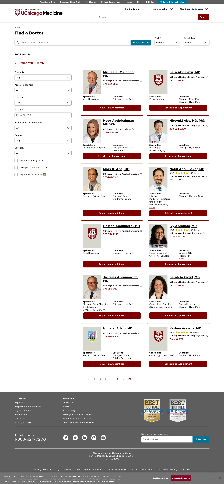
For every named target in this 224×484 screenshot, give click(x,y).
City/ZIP (19, 110)
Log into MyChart (23, 410)
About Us (68, 402)
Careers (128, 2)
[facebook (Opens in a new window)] (65, 437)
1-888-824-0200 (30, 437)
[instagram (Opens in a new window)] (93, 437)
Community (69, 410)
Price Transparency (167, 469)
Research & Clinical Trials (70, 2)
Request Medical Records (28, 406)
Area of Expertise (24, 85)
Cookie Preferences (142, 469)
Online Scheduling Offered (32, 160)
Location (19, 97)
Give (139, 2)
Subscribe (201, 439)
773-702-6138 (177, 80)
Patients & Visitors (47, 2)
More (152, 207)
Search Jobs (21, 414)
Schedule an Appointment (178, 108)
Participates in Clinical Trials (33, 167)
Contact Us (20, 418)
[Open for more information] (141, 81)
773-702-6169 (110, 177)
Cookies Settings (160, 478)
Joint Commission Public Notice (79, 422)
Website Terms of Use (116, 469)
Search (203, 17)
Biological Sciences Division (77, 414)
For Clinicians (91, 2)
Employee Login (23, 422)
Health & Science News (110, 2)
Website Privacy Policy (89, 469)
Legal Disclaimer (64, 469)
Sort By (158, 38)
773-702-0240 (177, 179)
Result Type (190, 38)
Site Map (185, 469)
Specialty (19, 72)
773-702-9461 (177, 339)
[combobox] (156, 42)
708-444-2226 (177, 236)
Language (19, 148)
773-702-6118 (110, 289)
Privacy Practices (42, 469)
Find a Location (160, 9)
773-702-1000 (112, 459)
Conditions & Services (191, 9)
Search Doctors (141, 42)
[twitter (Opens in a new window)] (75, 437)
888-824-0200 (178, 129)
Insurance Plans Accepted (28, 122)
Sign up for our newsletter (155, 434)
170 (129, 379)
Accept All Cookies (181, 478)
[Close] (220, 478)
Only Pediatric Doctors (30, 174)
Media (66, 406)
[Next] (135, 379)
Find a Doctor (132, 9)
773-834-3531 (110, 132)
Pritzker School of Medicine (77, 418)
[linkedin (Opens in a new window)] (84, 437)
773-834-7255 (110, 84)
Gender (18, 135)
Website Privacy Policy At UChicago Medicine (93, 481)
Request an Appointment (112, 108)
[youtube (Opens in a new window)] (103, 437)
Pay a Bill (19, 402)
